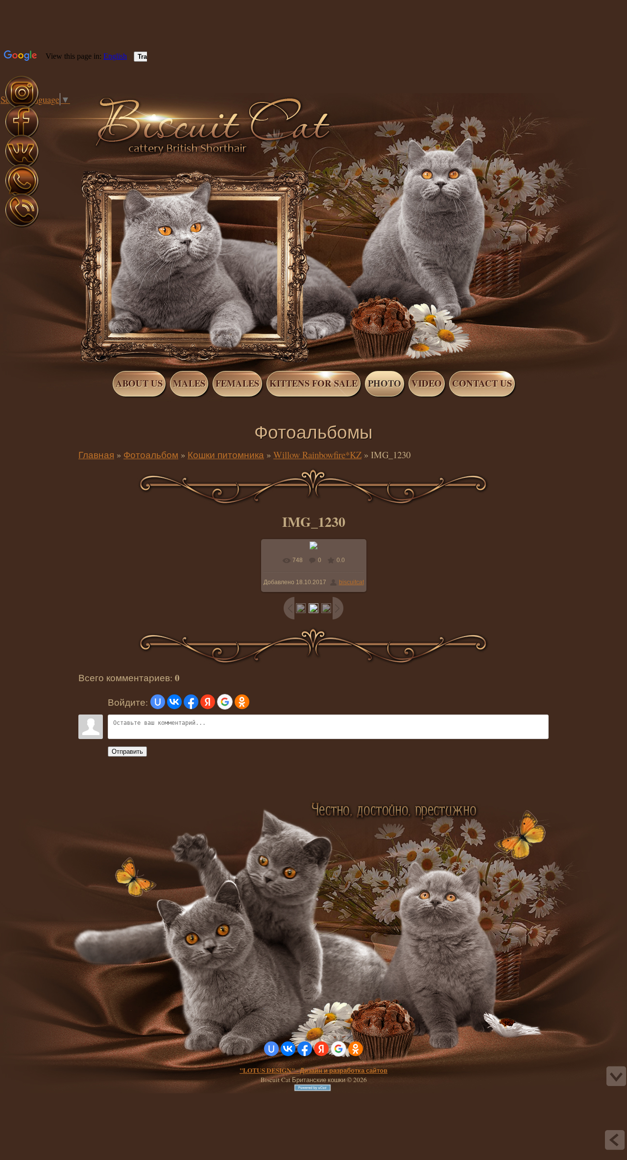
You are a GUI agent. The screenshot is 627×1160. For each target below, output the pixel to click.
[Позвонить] (21, 226)
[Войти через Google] (225, 702)
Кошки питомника (226, 454)
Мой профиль (68, 112)
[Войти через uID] (157, 701)
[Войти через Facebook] (191, 701)
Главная (58, 112)
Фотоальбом (150, 454)
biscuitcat (351, 582)
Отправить (127, 751)
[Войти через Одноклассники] (242, 701)
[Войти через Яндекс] (207, 701)
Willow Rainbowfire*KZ (317, 454)
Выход (77, 112)
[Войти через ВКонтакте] (174, 701)
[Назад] (614, 1140)
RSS (87, 112)
